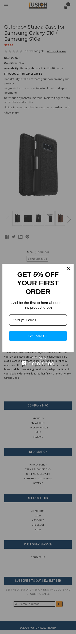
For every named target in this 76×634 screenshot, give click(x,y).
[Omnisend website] (38, 361)
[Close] (69, 268)
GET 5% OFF (38, 336)
